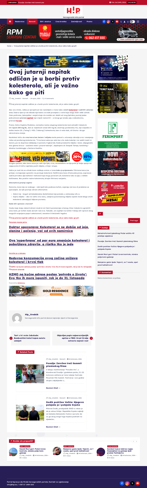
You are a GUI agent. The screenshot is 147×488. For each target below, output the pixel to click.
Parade (19, 121)
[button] (133, 441)
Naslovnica (19, 22)
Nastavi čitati (52, 388)
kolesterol (73, 110)
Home (9, 46)
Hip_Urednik (16, 98)
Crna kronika (61, 22)
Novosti (32, 22)
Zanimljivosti (76, 22)
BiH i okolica (45, 22)
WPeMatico (21, 283)
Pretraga (134, 221)
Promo (89, 22)
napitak (29, 118)
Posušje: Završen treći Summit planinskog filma (118, 241)
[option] (29, 452)
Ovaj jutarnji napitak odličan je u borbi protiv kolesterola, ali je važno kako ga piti (45, 46)
